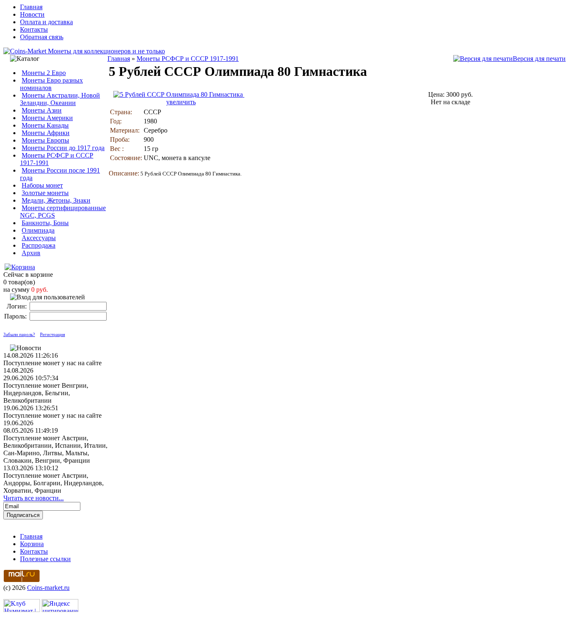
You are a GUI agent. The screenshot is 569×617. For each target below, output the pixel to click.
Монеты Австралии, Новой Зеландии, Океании (60, 99)
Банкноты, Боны (45, 222)
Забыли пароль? (19, 334)
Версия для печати (539, 58)
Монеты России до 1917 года (63, 147)
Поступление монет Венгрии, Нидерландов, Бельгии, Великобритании (45, 393)
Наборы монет (42, 185)
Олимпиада (38, 230)
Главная (31, 6)
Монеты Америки (47, 117)
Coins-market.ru (48, 587)
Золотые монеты (45, 192)
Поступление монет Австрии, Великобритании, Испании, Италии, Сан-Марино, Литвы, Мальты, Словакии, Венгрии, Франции (55, 449)
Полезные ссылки (45, 558)
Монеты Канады (45, 125)
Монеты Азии (42, 110)
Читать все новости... (33, 498)
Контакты (34, 29)
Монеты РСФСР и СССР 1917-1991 (188, 58)
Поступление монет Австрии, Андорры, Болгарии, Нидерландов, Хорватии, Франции (53, 483)
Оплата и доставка (46, 21)
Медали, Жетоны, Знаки (56, 200)
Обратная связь (41, 36)
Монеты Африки (46, 132)
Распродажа (38, 245)
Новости (32, 14)
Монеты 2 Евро (44, 72)
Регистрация (52, 334)
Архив (31, 252)
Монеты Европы (45, 140)
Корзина (32, 543)
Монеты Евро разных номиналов (51, 84)
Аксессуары (39, 237)
